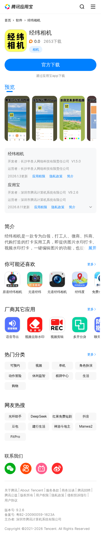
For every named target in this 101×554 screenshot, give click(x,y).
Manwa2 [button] (86, 426)
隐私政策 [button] (56, 176)
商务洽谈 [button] (68, 490)
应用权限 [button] (38, 176)
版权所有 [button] (26, 495)
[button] (19, 6)
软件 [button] (19, 20)
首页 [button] (8, 20)
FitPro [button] (15, 437)
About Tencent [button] (31, 490)
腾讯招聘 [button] (84, 490)
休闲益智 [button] (38, 376)
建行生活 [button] (38, 426)
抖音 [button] (86, 416)
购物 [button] (15, 386)
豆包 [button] (15, 426)
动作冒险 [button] (15, 376)
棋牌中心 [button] (62, 376)
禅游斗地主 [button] (62, 426)
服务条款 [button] (52, 490)
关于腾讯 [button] (11, 490)
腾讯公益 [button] (11, 495)
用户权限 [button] (42, 495)
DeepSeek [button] (39, 416)
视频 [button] (39, 365)
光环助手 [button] (15, 416)
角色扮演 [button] (85, 365)
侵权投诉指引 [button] (77, 495)
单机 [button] (62, 365)
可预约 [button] (15, 365)
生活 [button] (86, 376)
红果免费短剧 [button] (62, 416)
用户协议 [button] (11, 500)
